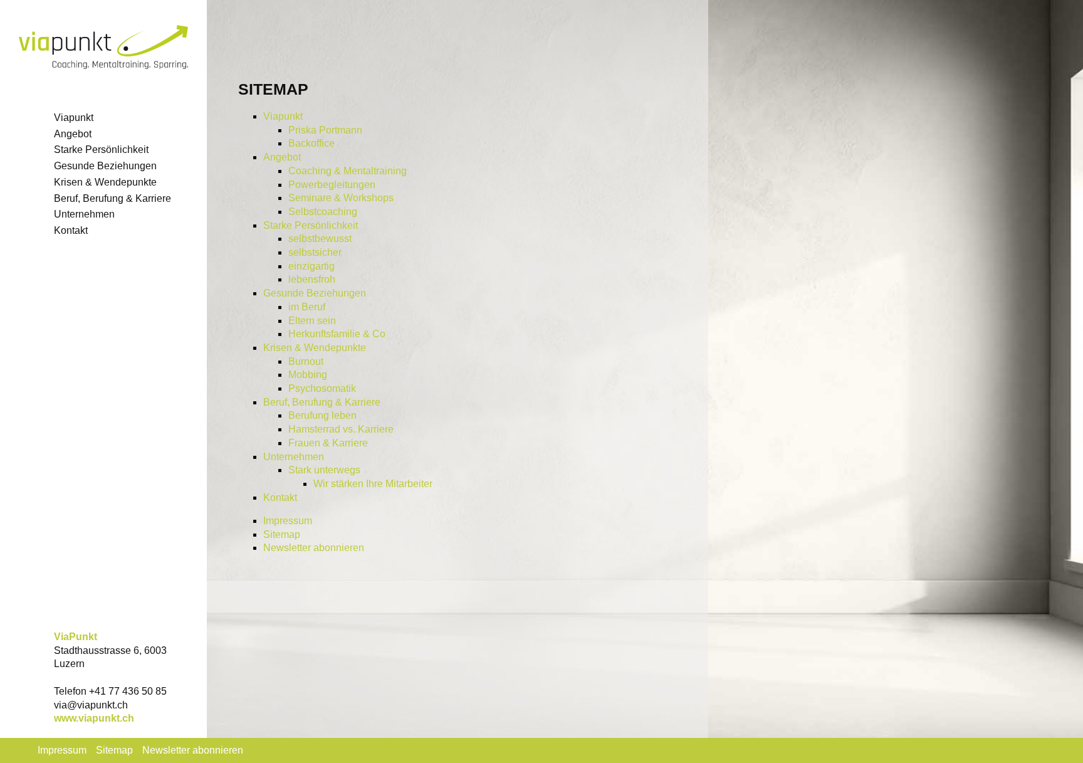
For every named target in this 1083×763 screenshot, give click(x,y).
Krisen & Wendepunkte (314, 347)
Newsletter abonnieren (313, 547)
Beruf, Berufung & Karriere (321, 402)
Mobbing (307, 374)
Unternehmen (293, 456)
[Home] (103, 49)
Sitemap (281, 534)
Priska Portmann (325, 130)
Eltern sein (312, 320)
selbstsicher (315, 252)
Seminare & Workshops (341, 197)
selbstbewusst (320, 238)
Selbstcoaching (322, 211)
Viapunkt (283, 116)
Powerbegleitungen (331, 184)
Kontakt (280, 497)
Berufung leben (322, 415)
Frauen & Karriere (328, 443)
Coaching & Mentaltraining (347, 171)
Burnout (305, 361)
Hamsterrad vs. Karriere (341, 429)
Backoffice (311, 143)
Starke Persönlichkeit (310, 225)
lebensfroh (311, 279)
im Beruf (306, 307)
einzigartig (311, 266)
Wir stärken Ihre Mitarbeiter (372, 483)
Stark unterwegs (324, 470)
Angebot (282, 157)
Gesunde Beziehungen (314, 293)
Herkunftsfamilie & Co (336, 334)
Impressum (287, 520)
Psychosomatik (322, 388)
